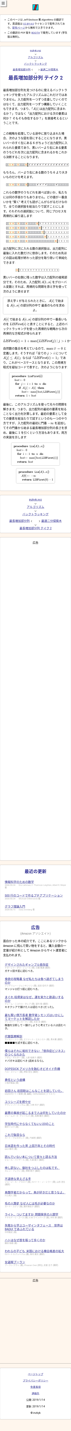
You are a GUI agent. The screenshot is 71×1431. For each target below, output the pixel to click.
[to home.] (35, 9)
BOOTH (35, 32)
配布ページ (18, 27)
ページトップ (35, 1374)
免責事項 (35, 1387)
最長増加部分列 (22, 69)
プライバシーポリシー (35, 1380)
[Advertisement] (35, 701)
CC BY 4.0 (28, 23)
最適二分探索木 (49, 69)
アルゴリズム (35, 57)
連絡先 (35, 1393)
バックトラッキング (35, 63)
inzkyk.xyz (35, 50)
